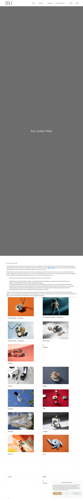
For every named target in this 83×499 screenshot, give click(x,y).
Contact (71, 3)
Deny (67, 493)
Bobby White (51, 267)
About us (41, 3)
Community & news (60, 3)
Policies (77, 3)
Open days (49, 3)
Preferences (76, 493)
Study (33, 3)
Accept (57, 493)
